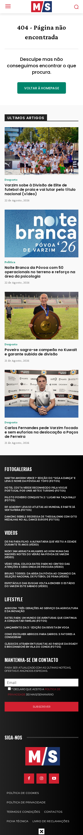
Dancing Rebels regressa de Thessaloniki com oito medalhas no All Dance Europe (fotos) (41, 518)
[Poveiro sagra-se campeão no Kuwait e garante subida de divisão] (41, 316)
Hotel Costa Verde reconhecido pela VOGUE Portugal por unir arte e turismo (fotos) (36, 489)
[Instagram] (41, 778)
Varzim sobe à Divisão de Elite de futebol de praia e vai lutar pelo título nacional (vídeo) (40, 190)
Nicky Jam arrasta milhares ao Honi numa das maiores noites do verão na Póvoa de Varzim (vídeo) (37, 554)
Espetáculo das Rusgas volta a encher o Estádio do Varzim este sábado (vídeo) (40, 585)
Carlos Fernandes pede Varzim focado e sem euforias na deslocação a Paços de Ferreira (41, 432)
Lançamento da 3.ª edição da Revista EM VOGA (37, 627)
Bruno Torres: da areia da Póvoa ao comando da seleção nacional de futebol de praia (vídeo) (40, 575)
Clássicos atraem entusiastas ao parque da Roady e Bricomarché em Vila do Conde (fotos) (41, 645)
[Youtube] (54, 778)
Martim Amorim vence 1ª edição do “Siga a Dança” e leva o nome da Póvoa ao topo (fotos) (40, 480)
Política (10, 262)
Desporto (11, 179)
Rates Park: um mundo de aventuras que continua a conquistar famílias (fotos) (41, 619)
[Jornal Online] (41, 6)
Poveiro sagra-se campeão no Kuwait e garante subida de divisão (41, 352)
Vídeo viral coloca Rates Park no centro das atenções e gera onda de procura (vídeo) (37, 565)
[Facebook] (29, 778)
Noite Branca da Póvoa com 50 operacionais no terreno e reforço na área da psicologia (40, 272)
